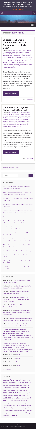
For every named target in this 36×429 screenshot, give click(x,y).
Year (14, 67)
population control (18, 408)
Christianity (27, 114)
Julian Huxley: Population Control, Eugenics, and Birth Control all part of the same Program (18, 337)
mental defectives (19, 405)
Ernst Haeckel (16, 55)
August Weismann (18, 52)
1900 (20, 50)
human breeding (20, 400)
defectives (17, 54)
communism (6, 116)
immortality (28, 59)
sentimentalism (23, 123)
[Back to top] (31, 424)
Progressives (6, 64)
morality (5, 62)
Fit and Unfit (27, 117)
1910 (23, 50)
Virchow (18, 126)
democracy (25, 116)
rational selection (27, 410)
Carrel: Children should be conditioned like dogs (17, 251)
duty (29, 54)
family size (26, 398)
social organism (13, 66)
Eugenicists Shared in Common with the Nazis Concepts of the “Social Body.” (15, 43)
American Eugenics (8, 52)
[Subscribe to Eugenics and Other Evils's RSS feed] (2, 12)
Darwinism (6, 54)
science (12, 413)
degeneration (24, 54)
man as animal (20, 119)
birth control (24, 382)
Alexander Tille (16, 112)
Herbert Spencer (20, 59)
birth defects (16, 114)
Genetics (12, 400)
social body (6, 66)
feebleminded (19, 117)
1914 (26, 50)
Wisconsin (10, 67)
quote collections (14, 64)
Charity (22, 114)
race (28, 121)
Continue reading (11, 93)
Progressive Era (21, 62)
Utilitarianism (21, 66)
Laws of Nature (13, 403)
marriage (10, 405)
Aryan (10, 114)
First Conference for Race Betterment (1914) (20, 57)
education (7, 393)
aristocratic (6, 114)
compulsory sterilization (21, 385)
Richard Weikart (7, 123)
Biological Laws (16, 382)
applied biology (8, 382)
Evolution (5, 57)
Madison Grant (12, 119)
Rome (30, 64)
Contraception (7, 387)
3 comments (29, 100)
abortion (6, 380)
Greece (5, 59)
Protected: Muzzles (9, 217)
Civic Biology (26, 52)
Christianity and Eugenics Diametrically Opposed (15, 108)
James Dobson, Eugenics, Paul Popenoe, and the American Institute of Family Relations (17, 312)
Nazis (10, 408)
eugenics (23, 55)
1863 (10, 50)
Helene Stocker (11, 59)
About (18, 354)
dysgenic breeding (7, 55)
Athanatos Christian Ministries (18, 426)
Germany (5, 119)
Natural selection (12, 62)
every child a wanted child (21, 395)
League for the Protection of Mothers (20, 60)
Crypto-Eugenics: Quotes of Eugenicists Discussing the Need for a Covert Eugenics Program (16, 299)
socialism (16, 124)
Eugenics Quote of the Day (11, 167)
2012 (29, 50)
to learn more (18, 9)
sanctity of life (15, 123)
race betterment (24, 64)
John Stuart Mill (7, 60)
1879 (13, 50)
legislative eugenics (23, 403)
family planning (17, 398)
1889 (16, 50)
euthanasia (28, 55)
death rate (11, 54)
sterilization (23, 124)
